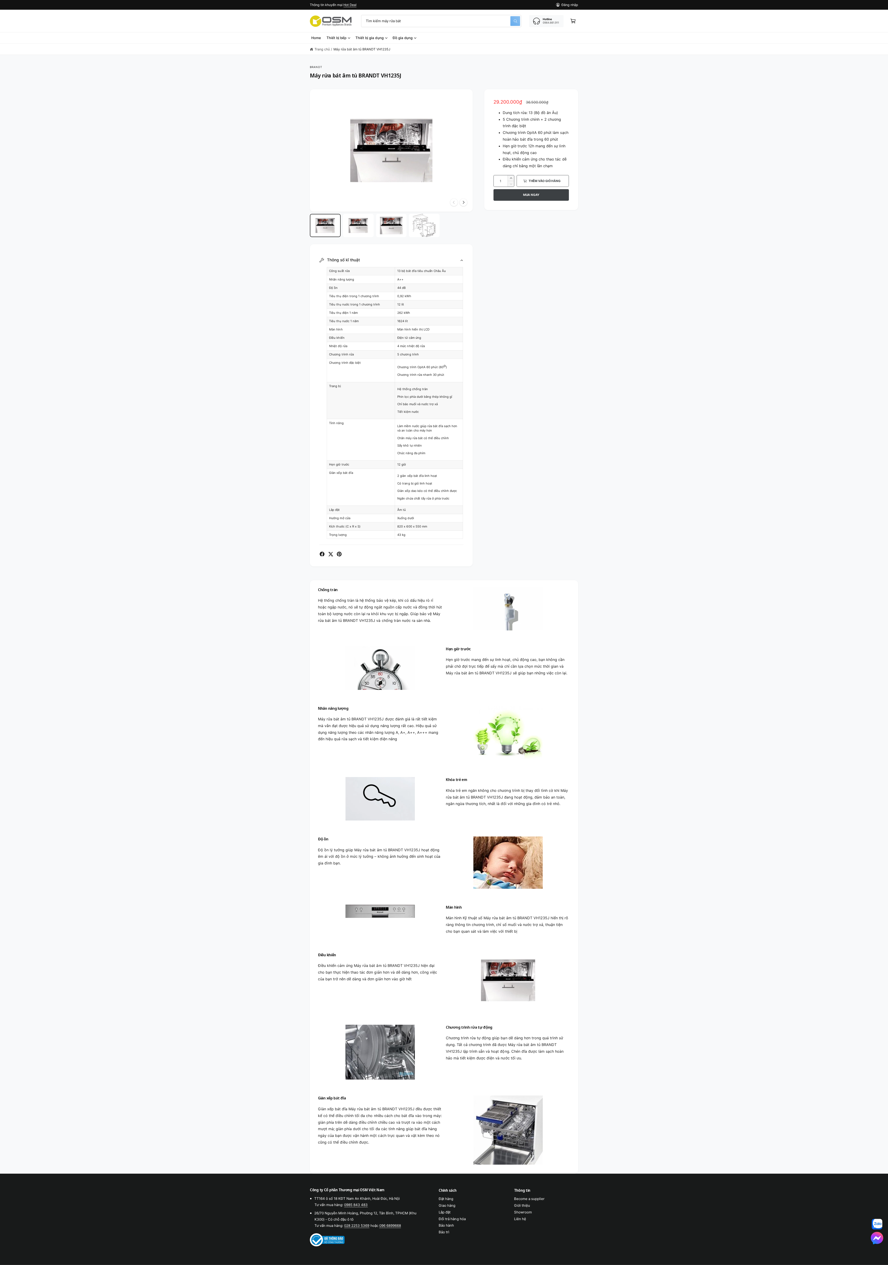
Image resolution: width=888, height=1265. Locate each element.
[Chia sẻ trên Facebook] (322, 554)
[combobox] (441, 21)
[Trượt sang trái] (454, 202)
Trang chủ (322, 49)
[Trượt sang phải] (463, 202)
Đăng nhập (569, 5)
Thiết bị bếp (336, 38)
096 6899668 (390, 1225)
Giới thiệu (522, 1205)
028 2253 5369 (356, 1225)
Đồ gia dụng (403, 38)
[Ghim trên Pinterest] (339, 554)
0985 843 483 (356, 1205)
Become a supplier (529, 1199)
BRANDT (316, 67)
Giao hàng (447, 1205)
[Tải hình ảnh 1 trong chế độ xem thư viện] (325, 225)
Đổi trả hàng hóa (452, 1219)
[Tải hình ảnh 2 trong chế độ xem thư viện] (358, 225)
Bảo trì (444, 1232)
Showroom (523, 1212)
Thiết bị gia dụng (369, 38)
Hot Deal (349, 5)
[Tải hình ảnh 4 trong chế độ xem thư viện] (424, 225)
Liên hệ (520, 1219)
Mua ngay (531, 195)
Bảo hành (446, 1225)
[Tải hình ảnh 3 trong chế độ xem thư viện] (391, 225)
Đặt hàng (446, 1199)
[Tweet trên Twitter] (331, 554)
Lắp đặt (444, 1212)
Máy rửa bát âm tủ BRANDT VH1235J (362, 49)
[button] (573, 21)
